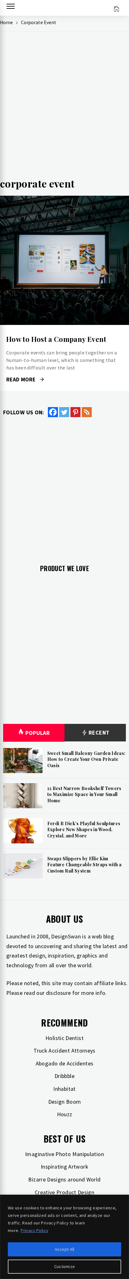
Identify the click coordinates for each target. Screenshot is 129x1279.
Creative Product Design (64, 1192)
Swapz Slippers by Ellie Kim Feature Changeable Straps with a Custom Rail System (84, 865)
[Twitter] (64, 412)
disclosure (58, 992)
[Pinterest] (75, 412)
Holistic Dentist (64, 1038)
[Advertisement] (64, 107)
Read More (64, 260)
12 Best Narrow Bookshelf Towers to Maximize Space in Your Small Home (84, 794)
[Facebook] (53, 412)
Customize (64, 1266)
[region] (64, 1237)
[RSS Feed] (87, 412)
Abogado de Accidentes (65, 1063)
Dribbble (64, 1076)
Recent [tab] (98, 732)
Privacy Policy (34, 1230)
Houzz (64, 1114)
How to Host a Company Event (56, 339)
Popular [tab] (37, 732)
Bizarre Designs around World (64, 1179)
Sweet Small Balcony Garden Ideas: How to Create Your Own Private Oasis (86, 759)
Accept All (65, 1249)
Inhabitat (64, 1088)
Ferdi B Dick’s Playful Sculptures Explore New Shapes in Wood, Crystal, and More (84, 829)
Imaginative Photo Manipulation (64, 1154)
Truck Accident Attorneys (64, 1050)
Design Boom (64, 1101)
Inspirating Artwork (64, 1166)
